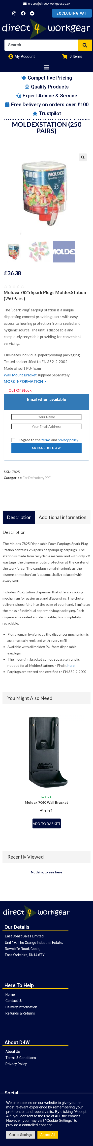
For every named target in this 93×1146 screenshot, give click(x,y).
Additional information (62, 517)
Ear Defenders (33, 478)
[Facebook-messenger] (32, 13)
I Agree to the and (48, 440)
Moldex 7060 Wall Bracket (46, 802)
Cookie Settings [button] (20, 1135)
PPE (48, 478)
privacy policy (68, 440)
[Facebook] (23, 13)
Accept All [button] (47, 1135)
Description (19, 517)
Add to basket (47, 824)
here (71, 665)
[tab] (19, 517)
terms (46, 440)
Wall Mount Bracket (20, 375)
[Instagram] (14, 13)
